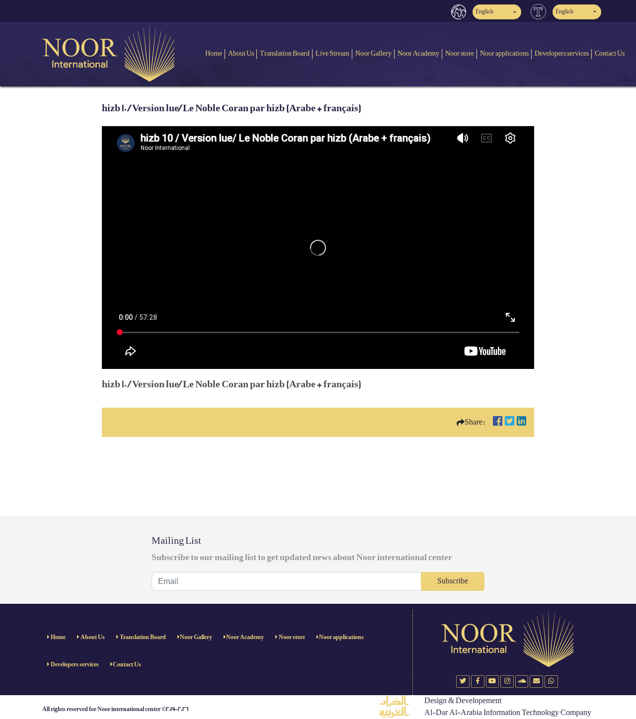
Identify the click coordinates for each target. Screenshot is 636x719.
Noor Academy (418, 53)
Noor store (459, 53)
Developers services (562, 53)
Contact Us (610, 53)
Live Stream (332, 53)
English (484, 11)
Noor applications (504, 53)
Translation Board (285, 53)
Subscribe (452, 581)
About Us (241, 53)
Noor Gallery (373, 53)
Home (213, 53)
